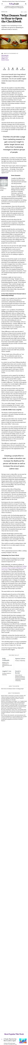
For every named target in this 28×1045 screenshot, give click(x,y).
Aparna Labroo (4, 56)
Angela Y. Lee (4, 58)
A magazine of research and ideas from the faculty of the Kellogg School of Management (14, 7)
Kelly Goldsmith (4, 55)
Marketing (4, 11)
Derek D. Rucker (5, 59)
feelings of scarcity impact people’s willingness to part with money (14, 567)
